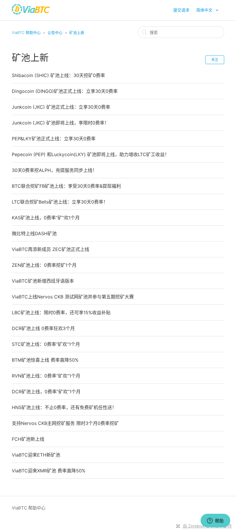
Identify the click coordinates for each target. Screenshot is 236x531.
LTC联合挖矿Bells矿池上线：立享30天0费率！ (60, 202)
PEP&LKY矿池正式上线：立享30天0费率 (54, 138)
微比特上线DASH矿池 (34, 233)
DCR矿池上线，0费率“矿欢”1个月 (46, 391)
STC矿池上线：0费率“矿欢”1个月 (46, 344)
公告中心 (54, 32)
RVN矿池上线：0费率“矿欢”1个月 (46, 376)
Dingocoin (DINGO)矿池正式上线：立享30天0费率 (65, 91)
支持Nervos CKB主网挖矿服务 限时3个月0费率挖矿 (65, 423)
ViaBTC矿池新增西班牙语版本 (43, 281)
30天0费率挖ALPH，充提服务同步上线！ (54, 170)
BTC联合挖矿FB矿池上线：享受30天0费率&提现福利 (66, 186)
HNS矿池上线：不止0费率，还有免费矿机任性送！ (64, 407)
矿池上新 (76, 32)
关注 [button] (214, 59)
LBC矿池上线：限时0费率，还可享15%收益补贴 (61, 312)
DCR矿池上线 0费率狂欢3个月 (43, 328)
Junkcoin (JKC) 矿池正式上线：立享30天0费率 (61, 107)
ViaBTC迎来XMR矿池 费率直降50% (48, 471)
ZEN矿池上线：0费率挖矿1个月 (44, 265)
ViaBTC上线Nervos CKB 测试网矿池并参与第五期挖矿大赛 (73, 297)
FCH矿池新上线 (28, 439)
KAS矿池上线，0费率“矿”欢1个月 (46, 218)
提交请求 (181, 9)
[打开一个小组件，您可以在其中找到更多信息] (215, 521)
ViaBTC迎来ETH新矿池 (36, 455)
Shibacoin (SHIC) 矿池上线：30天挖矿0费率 (58, 75)
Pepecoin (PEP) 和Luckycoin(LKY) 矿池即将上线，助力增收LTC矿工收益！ (90, 154)
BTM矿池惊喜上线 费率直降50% (45, 360)
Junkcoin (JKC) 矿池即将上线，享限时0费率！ (60, 123)
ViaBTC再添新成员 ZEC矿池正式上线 (50, 249)
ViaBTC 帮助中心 (26, 32)
